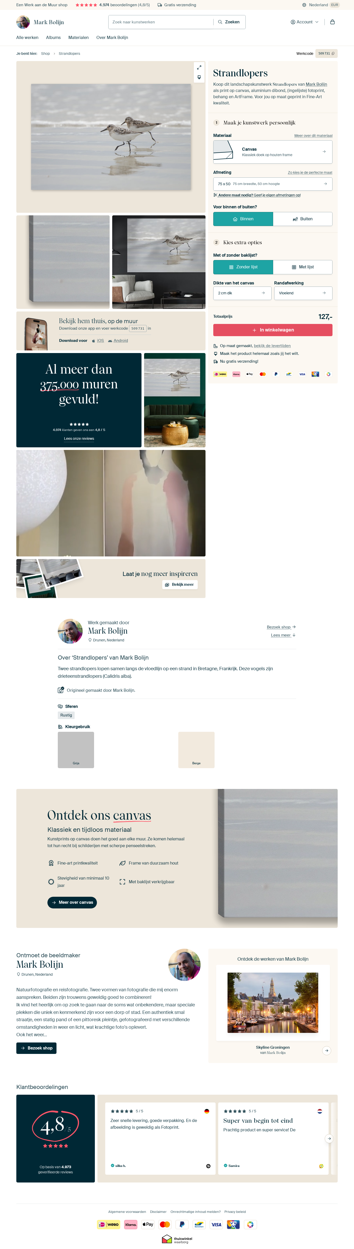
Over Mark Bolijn (112, 37)
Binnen (246, 219)
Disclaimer (158, 1212)
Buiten (306, 219)
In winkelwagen (277, 330)
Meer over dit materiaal (313, 135)
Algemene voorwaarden (127, 1212)
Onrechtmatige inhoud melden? (196, 1212)
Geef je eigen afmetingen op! (259, 195)
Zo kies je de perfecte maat (310, 172)
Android (121, 340)
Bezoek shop (279, 627)
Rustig (66, 715)
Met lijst (306, 267)
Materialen (78, 37)
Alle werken (27, 37)
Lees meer (281, 635)
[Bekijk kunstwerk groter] (199, 67)
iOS (100, 340)
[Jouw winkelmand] (332, 22)
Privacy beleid (235, 1212)
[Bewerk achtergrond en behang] (199, 77)
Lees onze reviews (79, 438)
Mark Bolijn (49, 22)
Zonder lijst (247, 267)
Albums (53, 37)
